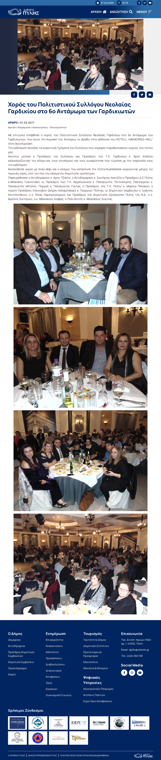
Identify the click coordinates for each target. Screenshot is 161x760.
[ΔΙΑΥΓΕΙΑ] (99, 723)
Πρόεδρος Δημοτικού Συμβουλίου (21, 654)
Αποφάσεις (53, 676)
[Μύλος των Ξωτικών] (78, 738)
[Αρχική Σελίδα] (23, 12)
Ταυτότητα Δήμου (94, 640)
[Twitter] (142, 94)
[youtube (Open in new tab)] (150, 2)
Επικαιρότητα (58, 127)
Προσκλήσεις (54, 658)
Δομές (12, 674)
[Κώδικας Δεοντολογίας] (58, 723)
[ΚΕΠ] (78, 723)
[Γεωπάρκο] (119, 723)
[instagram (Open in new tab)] (144, 2)
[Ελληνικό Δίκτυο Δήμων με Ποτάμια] (37, 723)
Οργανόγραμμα (17, 668)
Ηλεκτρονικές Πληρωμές (98, 689)
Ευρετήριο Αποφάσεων (97, 701)
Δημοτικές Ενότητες (96, 646)
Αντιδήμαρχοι (16, 646)
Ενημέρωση (24, 127)
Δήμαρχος (14, 640)
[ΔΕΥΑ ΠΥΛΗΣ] (17, 738)
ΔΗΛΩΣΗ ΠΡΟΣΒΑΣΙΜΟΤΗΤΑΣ (42, 755)
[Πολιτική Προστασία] (37, 738)
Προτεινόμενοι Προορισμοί (92, 654)
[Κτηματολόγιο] (58, 738)
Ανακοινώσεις (40, 127)
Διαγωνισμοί (54, 670)
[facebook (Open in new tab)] (139, 2)
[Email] (150, 94)
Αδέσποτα (52, 652)
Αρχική (12, 127)
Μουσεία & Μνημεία (95, 668)
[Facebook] (134, 94)
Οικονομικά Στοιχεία (58, 695)
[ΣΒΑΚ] (139, 723)
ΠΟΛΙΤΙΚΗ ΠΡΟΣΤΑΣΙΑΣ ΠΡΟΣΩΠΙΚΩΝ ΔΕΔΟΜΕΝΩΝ (84, 755)
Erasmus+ (52, 689)
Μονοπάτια (90, 662)
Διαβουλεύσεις (55, 664)
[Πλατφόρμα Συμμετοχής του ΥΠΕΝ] (17, 723)
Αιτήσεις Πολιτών (94, 695)
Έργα (49, 683)
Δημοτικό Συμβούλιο (21, 662)
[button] (144, 11)
